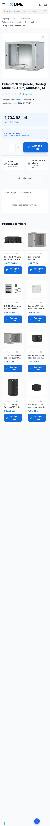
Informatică (25, 19)
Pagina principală (9, 19)
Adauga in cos (14, 270)
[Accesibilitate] (37, 821)
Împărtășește (27, 178)
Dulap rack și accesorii (11, 22)
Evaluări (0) (27, 193)
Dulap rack (29, 22)
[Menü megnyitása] (3, 4)
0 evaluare (27, 94)
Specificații (10, 192)
